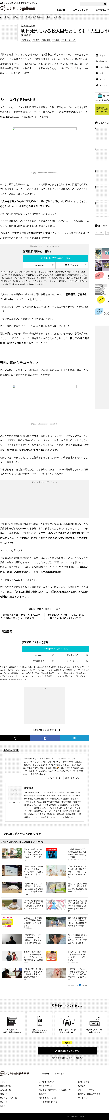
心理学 (36, 40)
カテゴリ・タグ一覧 (8, 1098)
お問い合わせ (83, 1082)
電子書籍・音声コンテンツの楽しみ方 (55, 1090)
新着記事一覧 (5, 1086)
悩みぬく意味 (18, 17)
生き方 (7, 17)
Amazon (39, 265)
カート (46, 1074)
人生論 (56, 40)
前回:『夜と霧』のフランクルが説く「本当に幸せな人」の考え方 (22, 617)
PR (86, 859)
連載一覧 (3, 1094)
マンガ (100, 233)
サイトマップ (83, 1098)
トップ (3, 1082)
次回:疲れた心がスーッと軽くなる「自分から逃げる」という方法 (65, 617)
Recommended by (73, 985)
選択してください (72, 778)
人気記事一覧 (5, 1090)
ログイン (60, 1074)
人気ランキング (80, 10)
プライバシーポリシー (87, 1090)
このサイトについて (47, 1082)
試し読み (26, 40)
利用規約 (81, 1086)
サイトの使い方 (45, 1086)
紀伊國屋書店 (38, 661)
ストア (3, 1106)
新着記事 (61, 10)
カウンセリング (69, 40)
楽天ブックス (72, 265)
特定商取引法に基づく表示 (89, 1094)
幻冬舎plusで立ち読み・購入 (55, 258)
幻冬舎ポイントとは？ (48, 1098)
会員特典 (42, 1094)
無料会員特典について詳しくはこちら (68, 1058)
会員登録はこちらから (68, 1051)
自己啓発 (46, 40)
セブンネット (72, 661)
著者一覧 (3, 1102)
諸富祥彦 (28, 788)
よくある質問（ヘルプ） (49, 1102)
